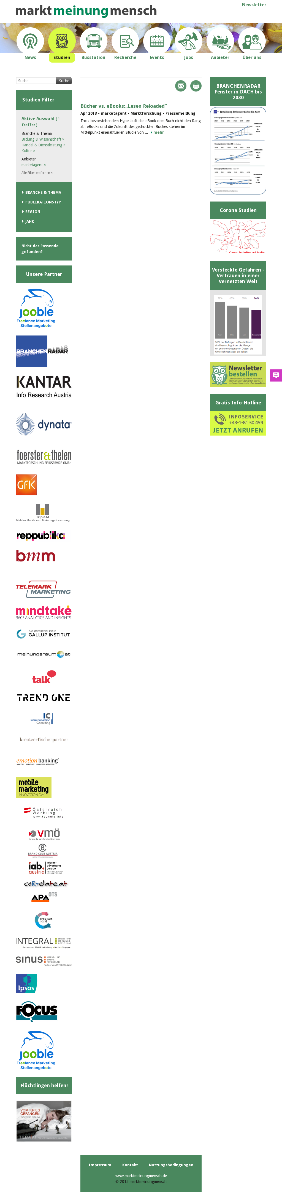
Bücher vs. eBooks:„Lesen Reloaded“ (123, 106)
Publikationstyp (43, 202)
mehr (158, 132)
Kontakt (130, 1165)
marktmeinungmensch (86, 11)
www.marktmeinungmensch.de (141, 1176)
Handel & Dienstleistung (43, 145)
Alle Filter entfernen (37, 173)
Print (196, 86)
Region (32, 212)
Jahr (29, 221)
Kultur (28, 151)
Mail (180, 86)
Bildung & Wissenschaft (42, 139)
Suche (64, 81)
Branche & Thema (43, 192)
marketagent (33, 165)
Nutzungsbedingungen (171, 1165)
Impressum (100, 1165)
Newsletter (254, 4)
